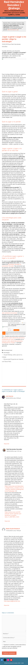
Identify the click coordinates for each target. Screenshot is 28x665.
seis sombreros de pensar (9, 313)
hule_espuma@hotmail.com (12, 601)
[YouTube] (11, 660)
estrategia (7, 352)
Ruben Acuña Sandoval (13, 528)
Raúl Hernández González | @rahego (14, 5)
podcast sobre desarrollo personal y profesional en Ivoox (13, 338)
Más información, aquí (13, 29)
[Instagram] (8, 660)
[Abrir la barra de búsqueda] (26, 18)
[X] (5, 660)
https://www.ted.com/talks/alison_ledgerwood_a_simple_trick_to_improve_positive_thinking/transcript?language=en (14, 488)
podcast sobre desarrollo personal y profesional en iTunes (12, 341)
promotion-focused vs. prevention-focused (11, 265)
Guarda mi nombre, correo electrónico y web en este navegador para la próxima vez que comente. (14, 646)
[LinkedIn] (2, 660)
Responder (6, 443)
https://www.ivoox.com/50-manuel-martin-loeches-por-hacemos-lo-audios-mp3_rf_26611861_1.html (13, 514)
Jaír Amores (9, 396)
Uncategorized (8, 350)
